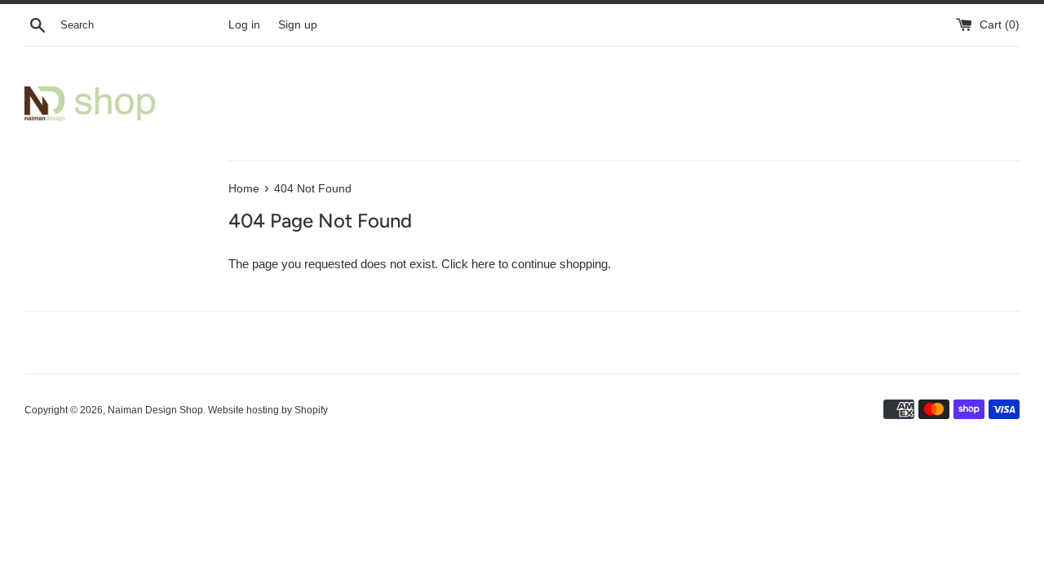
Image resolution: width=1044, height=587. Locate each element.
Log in (244, 25)
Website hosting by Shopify (268, 410)
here (483, 264)
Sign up (297, 25)
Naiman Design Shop (155, 410)
